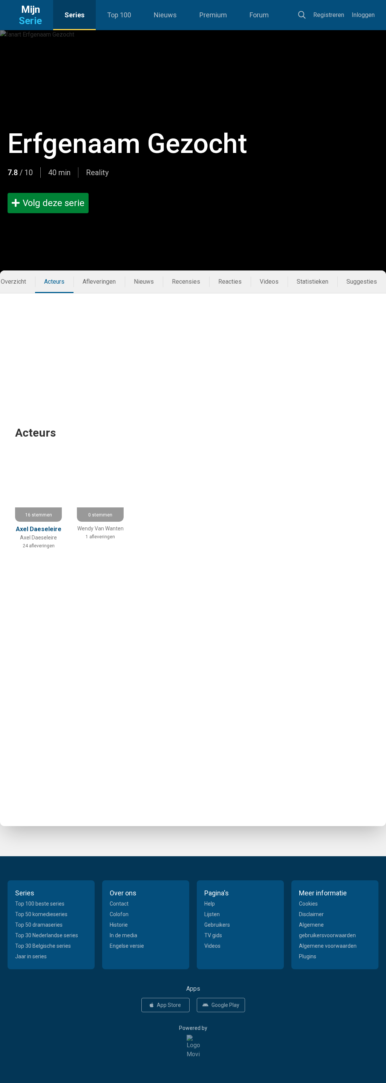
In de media (123, 935)
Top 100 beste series (39, 904)
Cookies (308, 904)
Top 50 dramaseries (39, 925)
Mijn (30, 15)
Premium (213, 15)
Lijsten (212, 914)
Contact (119, 904)
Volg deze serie (53, 203)
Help (209, 904)
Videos (269, 281)
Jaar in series (31, 956)
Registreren (328, 14)
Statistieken (312, 281)
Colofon (119, 914)
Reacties (230, 281)
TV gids (213, 935)
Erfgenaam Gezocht (127, 144)
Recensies (186, 281)
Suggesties (361, 281)
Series (74, 15)
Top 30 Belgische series (43, 946)
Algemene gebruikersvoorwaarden (327, 930)
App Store (169, 1005)
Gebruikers (217, 925)
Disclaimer (311, 914)
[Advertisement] (193, 346)
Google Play (225, 1005)
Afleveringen (99, 281)
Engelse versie (127, 946)
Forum (259, 15)
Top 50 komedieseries (41, 914)
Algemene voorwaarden (328, 946)
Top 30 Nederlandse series (46, 935)
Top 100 (119, 15)
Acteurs (54, 281)
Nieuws (165, 15)
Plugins (307, 956)
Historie (119, 925)
